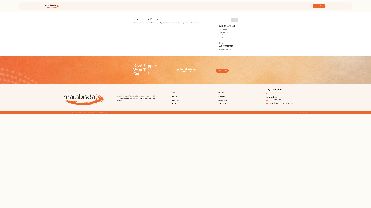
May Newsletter (223, 35)
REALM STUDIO (102, 112)
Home (157, 6)
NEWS (174, 104)
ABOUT (174, 96)
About (163, 6)
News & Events (201, 6)
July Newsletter (223, 29)
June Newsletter (223, 32)
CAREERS (221, 96)
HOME (174, 93)
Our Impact (172, 6)
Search (234, 20)
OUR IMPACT (222, 104)
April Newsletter (223, 38)
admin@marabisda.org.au (281, 103)
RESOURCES (222, 100)
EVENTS (221, 93)
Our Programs (185, 6)
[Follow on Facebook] (267, 93)
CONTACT (175, 100)
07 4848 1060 (276, 100)
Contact (212, 6)
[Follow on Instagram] (270, 93)
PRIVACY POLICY (304, 112)
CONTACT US (319, 6)
